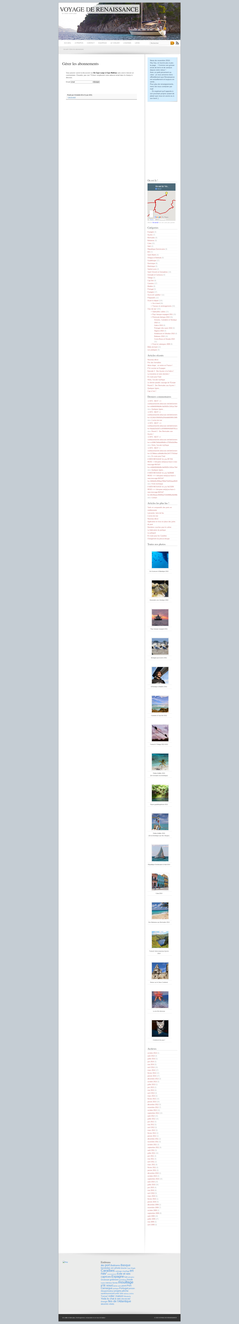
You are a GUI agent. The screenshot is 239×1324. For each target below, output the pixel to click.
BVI (149, 252)
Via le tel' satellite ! (154, 295)
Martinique (151, 266)
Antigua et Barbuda (154, 258)
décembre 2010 (153, 1173)
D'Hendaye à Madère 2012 (159, 686)
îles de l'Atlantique (119, 1301)
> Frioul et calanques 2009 (160, 344)
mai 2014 (151, 1064)
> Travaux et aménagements (161, 306)
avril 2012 (151, 1127)
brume (124, 1268)
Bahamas (151, 240)
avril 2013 (151, 1093)
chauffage (125, 1271)
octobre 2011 (152, 1145)
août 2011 (151, 1150)
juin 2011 (151, 1156)
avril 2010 (151, 1193)
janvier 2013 (152, 1102)
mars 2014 (151, 1070)
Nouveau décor (153, 360)
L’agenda (127, 43)
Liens (137, 43)
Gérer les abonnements (80, 63)
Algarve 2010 (159, 331)
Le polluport (152, 533)
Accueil (67, 43)
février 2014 (152, 1073)
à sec (118, 1298)
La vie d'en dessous (159, 1011)
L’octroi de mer (156, 420)
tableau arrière (129, 1294)
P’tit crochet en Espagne (156, 368)
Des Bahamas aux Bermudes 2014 (159, 922)
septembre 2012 (153, 1113)
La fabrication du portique (157, 530)
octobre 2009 (152, 1210)
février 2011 (152, 1167)
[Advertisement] (107, 112)
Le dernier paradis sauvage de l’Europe (162, 382)
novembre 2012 (153, 1107)
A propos (79, 43)
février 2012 (152, 1133)
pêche (125, 1291)
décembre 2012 (153, 1104)
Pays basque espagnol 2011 (159, 629)
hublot (103, 1283)
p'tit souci (107, 1285)
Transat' (104, 1296)
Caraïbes (108, 1271)
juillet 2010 (151, 1185)
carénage (118, 1271)
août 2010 (151, 1182)
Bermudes (151, 238)
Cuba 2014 (159, 893)
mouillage (125, 1282)
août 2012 (151, 1116)
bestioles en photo (110, 1268)
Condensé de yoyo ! (159, 1040)
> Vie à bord (155, 303)
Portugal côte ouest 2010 (163, 328)
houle (130, 1279)
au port (105, 1265)
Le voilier (115, 43)
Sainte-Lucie (152, 269)
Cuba (149, 243)
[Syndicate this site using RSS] (177, 43)
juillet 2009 (151, 1219)
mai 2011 (151, 1159)
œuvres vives (107, 1304)
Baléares (115, 1265)
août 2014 (151, 1056)
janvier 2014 (152, 1076)
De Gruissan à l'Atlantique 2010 (158, 571)
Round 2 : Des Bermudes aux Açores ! (161, 385)
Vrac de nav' (152, 309)
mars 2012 (151, 1130)
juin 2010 (151, 1187)
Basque (125, 1265)
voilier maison (115, 1296)
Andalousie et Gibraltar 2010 (164, 333)
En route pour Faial (154, 377)
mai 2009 (151, 1222)
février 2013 (152, 1099)
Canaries (151, 283)
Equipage (102, 43)
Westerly (127, 1296)
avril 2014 (151, 1067)
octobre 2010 (152, 1176)
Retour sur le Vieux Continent (159, 982)
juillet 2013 (151, 1084)
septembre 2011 (153, 1147)
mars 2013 (151, 1096)
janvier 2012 (152, 1136)
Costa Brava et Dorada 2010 (164, 339)
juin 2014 (151, 1062)
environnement (111, 1274)
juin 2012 (151, 1122)
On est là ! (155, 222)
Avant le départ (153, 301)
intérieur (109, 1283)
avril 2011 (151, 1162)
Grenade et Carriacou (155, 275)
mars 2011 (151, 1165)
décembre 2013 (153, 1079)
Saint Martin (152, 255)
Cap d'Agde (131, 1268)
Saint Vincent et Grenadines (158, 272)
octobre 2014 (152, 1053)
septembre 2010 (153, 1179)
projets (117, 1291)
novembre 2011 (153, 1142)
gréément (114, 1279)
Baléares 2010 (159, 336)
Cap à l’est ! (152, 391)
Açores (150, 235)
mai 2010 (151, 1190)
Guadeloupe (152, 260)
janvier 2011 (152, 1170)
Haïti (149, 246)
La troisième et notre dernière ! (159, 374)
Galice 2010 (158, 325)
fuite (126, 1277)
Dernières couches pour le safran (159, 527)
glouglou (131, 1277)
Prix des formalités (154, 362)
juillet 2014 (151, 1059)
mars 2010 (151, 1196)
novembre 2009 (153, 1207)
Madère (150, 286)
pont (124, 1285)
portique (116, 1288)
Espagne (151, 232)
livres (115, 1283)
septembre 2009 (153, 1213)
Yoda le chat (107, 1298)
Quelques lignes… (154, 388)
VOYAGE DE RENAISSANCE (99, 9)
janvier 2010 (152, 1202)
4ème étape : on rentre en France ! (160, 365)
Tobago (150, 278)
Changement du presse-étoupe (159, 539)
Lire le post (72, 97)
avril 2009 (151, 1225)
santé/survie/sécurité (110, 1293)
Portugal (150, 289)
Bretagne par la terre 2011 (159, 658)
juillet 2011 (151, 1153)
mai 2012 (151, 1124)
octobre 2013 (152, 1082)
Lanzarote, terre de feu (156, 513)
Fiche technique (157, 484)
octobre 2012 (152, 1110)
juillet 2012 (151, 1119)
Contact (91, 43)
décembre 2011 (153, 1139)
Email (68, 82)
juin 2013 (151, 1087)
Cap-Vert (151, 280)
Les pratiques (152, 350)
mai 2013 (151, 1090)
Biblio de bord (152, 347)
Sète (121, 1293)
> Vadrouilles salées (158, 312)
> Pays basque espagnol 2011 (162, 314)
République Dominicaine (156, 249)
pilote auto (117, 1286)
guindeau (122, 1280)
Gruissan (105, 1279)
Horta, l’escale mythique (156, 380)
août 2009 (151, 1216)
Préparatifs (151, 298)
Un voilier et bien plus (68, 1317)
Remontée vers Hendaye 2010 (159, 600)
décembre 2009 (153, 1205)
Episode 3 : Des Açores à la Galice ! (161, 371)
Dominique (151, 263)
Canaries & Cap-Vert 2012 (159, 715)
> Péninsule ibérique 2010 (160, 317)
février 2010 (152, 1199)
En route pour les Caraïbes (157, 536)
